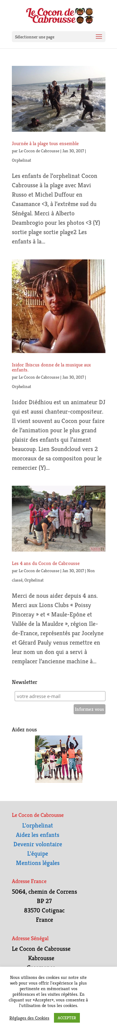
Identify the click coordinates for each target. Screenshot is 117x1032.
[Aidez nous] (58, 759)
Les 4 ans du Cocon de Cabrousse (46, 563)
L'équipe (37, 854)
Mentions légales (38, 863)
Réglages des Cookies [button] (29, 1018)
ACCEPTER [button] (67, 1017)
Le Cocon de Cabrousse (39, 151)
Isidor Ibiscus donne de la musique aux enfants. (51, 367)
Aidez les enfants (37, 835)
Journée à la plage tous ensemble (45, 143)
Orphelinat (21, 160)
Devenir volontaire (37, 844)
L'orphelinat (37, 825)
